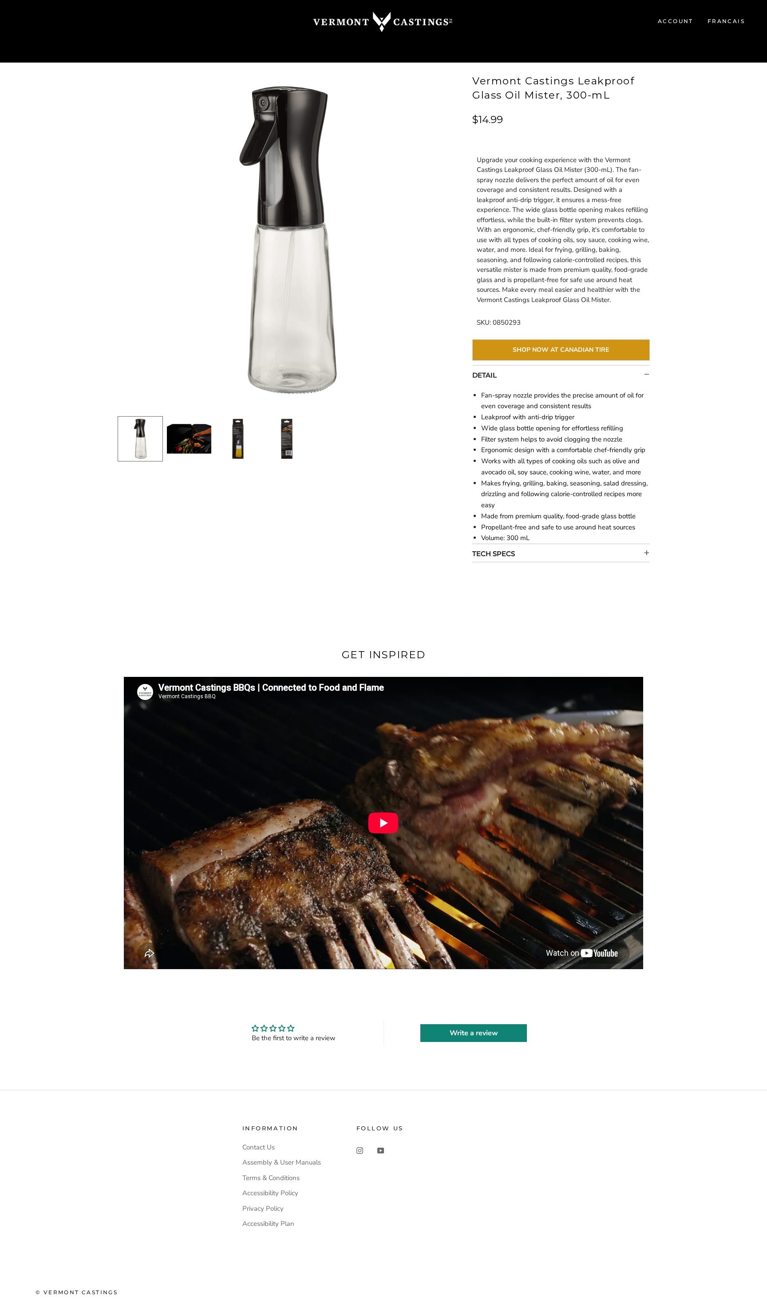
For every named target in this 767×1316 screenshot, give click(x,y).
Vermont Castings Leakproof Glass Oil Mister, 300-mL (553, 88)
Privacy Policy (263, 1208)
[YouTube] (380, 1150)
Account (675, 21)
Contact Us (258, 1147)
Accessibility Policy (270, 1193)
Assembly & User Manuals (281, 1162)
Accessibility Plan (268, 1223)
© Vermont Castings (77, 1292)
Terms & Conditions (271, 1177)
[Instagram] (359, 1150)
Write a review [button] (474, 1033)
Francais (726, 21)
